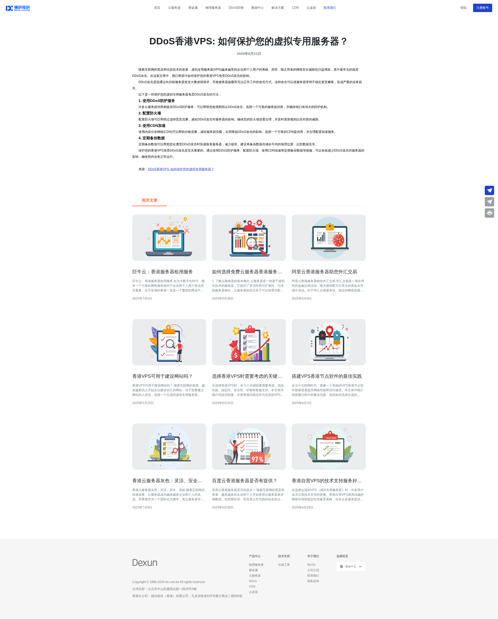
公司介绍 (313, 570)
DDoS (253, 581)
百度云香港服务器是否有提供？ (244, 480)
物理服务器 (213, 7)
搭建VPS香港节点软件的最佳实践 (327, 376)
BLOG (311, 564)
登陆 (463, 7)
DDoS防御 (236, 7)
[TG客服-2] (489, 201)
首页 (157, 7)
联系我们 (330, 7)
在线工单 (284, 564)
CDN (295, 7)
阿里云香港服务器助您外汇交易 (324, 271)
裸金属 (193, 7)
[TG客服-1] (489, 190)
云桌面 (311, 7)
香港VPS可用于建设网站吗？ (162, 376)
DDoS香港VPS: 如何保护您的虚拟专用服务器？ (181, 169)
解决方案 (278, 7)
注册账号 (482, 7)
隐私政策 (313, 581)
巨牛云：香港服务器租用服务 (162, 271)
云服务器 (174, 7)
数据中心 (257, 7)
